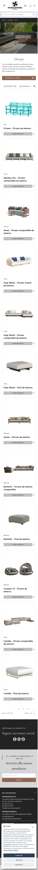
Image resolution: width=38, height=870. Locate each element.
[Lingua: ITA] (26, 5)
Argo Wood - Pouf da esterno (18, 387)
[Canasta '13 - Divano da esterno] (19, 567)
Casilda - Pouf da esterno (16, 693)
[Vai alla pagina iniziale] (15, 5)
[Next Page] (28, 709)
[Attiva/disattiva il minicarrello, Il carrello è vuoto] (34, 5)
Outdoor (10, 20)
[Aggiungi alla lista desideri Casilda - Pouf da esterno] (33, 699)
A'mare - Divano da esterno (17, 128)
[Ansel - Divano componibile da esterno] (19, 209)
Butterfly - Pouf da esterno (17, 539)
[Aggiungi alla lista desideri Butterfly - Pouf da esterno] (33, 544)
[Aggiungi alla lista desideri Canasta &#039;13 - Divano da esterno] (33, 597)
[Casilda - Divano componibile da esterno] (19, 619)
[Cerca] (34, 14)
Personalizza (19, 864)
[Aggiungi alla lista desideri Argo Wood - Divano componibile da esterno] (33, 343)
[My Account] (30, 5)
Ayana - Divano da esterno (17, 437)
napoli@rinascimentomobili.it (11, 819)
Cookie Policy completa (10, 850)
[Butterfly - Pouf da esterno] (19, 518)
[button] (19, 792)
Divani (16, 20)
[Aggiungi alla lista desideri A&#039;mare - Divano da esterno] (33, 134)
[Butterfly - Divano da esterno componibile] (19, 465)
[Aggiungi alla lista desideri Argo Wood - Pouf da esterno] (33, 393)
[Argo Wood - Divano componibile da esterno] (19, 314)
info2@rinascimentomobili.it (11, 808)
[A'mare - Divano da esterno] (19, 107)
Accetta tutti (19, 855)
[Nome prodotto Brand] (25, 86)
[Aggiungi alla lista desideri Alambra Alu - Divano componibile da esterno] (33, 186)
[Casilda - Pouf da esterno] (19, 672)
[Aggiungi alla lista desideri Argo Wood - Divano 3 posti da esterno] (33, 291)
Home (4, 20)
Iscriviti (19, 780)
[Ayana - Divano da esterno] (19, 416)
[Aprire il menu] (4, 5)
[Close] (33, 827)
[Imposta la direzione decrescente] (34, 86)
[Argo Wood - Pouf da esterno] (19, 366)
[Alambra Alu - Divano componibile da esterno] (19, 156)
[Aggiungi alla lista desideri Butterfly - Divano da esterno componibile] (33, 495)
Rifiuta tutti (19, 860)
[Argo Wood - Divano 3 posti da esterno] (19, 261)
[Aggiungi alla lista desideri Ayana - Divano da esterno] (33, 442)
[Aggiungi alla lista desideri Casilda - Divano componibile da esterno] (33, 649)
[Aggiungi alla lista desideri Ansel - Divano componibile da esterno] (33, 238)
